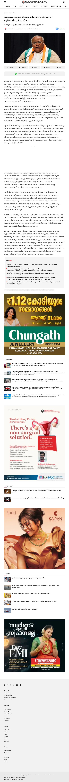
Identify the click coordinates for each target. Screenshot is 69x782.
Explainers (7, 718)
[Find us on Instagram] (10, 685)
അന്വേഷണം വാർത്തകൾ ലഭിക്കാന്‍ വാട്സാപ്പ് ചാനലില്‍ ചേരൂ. (36, 73)
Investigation (56, 6)
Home (5, 12)
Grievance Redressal (9, 699)
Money (6, 761)
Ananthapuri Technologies (17, 779)
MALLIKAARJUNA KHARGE (35, 290)
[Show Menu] (5, 2)
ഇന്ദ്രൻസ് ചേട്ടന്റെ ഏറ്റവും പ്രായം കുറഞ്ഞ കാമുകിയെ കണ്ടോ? (31, 593)
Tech (5, 759)
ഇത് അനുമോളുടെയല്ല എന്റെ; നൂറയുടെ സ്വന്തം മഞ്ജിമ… (28, 578)
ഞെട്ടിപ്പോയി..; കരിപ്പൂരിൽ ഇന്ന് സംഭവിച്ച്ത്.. (25, 609)
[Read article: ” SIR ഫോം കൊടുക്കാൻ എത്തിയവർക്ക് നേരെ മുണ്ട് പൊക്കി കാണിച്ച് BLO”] (7, 602)
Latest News (7, 729)
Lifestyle (6, 757)
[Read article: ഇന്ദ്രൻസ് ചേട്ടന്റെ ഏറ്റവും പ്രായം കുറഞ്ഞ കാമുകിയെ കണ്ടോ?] (7, 595)
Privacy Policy (8, 695)
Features (6, 716)
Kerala (7, 6)
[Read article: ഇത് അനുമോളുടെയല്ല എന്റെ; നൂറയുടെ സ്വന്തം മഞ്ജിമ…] (7, 579)
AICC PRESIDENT (48, 290)
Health (6, 755)
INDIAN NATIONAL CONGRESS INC (17, 290)
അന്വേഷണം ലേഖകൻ (14, 28)
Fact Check (45, 6)
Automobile (7, 750)
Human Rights (8, 713)
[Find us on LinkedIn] (13, 685)
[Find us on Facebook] (4, 685)
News (10, 12)
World (21, 6)
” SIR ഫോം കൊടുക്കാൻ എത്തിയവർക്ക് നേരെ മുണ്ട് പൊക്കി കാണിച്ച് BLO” (34, 601)
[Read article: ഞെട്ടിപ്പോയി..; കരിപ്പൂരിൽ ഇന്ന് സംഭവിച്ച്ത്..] (7, 610)
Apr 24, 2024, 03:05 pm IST (32, 28)
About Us (6, 690)
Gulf (27, 6)
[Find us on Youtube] (17, 685)
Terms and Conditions (10, 697)
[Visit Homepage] (34, 2)
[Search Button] (64, 2)
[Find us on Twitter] (7, 685)
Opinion (6, 720)
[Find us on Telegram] (20, 685)
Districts (35, 6)
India (14, 6)
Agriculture (7, 752)
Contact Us (7, 693)
